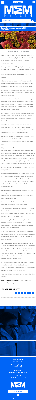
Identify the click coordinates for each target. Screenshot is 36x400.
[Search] (32, 20)
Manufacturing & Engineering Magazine (12, 280)
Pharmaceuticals (24, 51)
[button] (2, 2)
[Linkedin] (34, 2)
